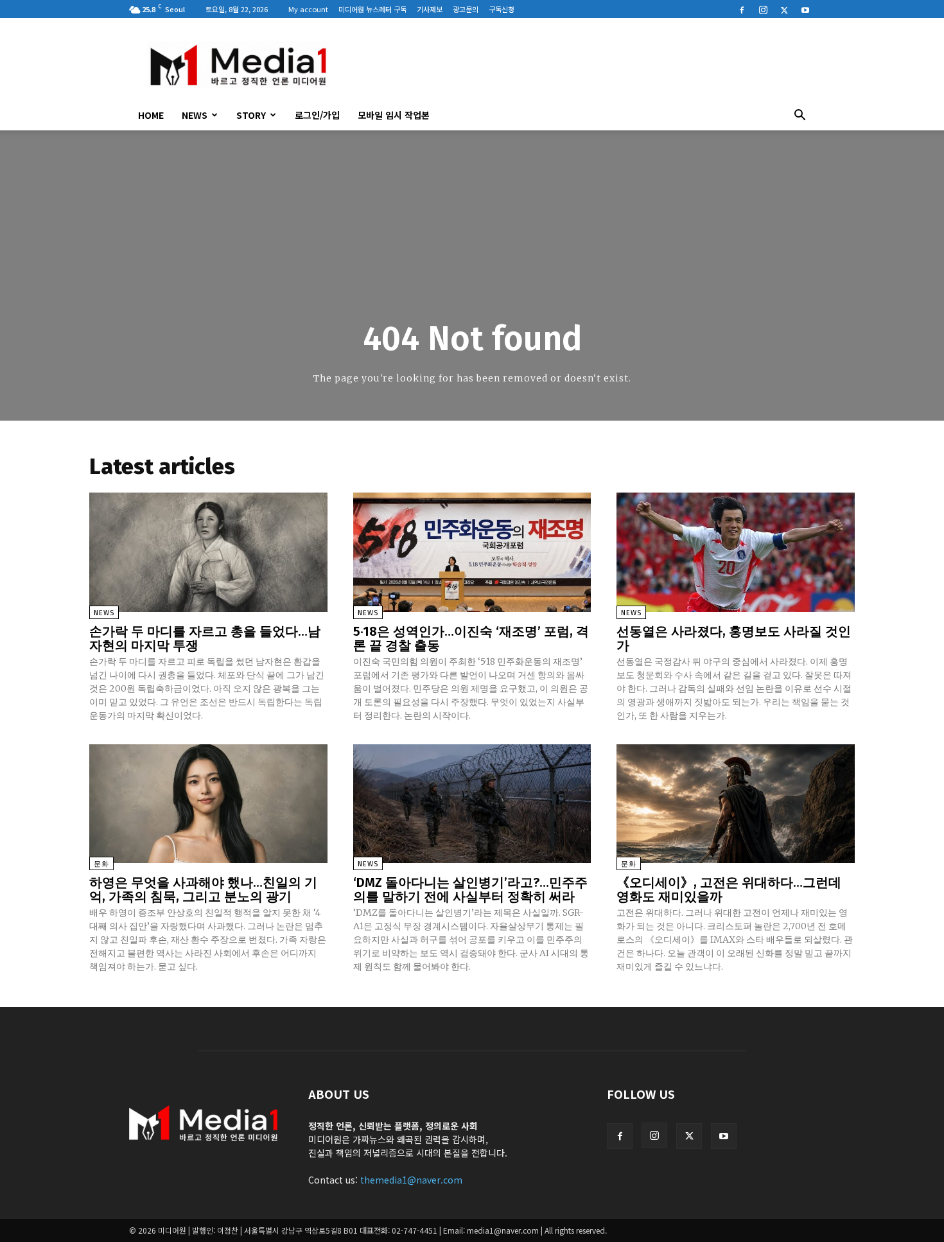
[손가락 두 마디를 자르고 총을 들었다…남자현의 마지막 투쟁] (208, 552)
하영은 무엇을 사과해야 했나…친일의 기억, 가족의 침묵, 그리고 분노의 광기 (203, 889)
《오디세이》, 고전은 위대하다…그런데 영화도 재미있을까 (728, 889)
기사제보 (429, 9)
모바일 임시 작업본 (394, 115)
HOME (151, 115)
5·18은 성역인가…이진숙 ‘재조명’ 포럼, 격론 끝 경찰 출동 (471, 638)
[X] (784, 9)
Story (251, 115)
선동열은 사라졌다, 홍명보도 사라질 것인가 (733, 638)
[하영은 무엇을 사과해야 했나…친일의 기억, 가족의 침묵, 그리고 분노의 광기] (208, 803)
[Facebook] (741, 9)
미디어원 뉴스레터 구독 (372, 9)
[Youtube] (805, 9)
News (194, 115)
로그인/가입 (317, 115)
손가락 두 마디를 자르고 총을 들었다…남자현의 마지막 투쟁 (204, 638)
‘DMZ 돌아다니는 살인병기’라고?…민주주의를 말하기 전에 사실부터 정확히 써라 (470, 889)
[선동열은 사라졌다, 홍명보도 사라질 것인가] (735, 552)
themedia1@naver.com (411, 1179)
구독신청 (501, 9)
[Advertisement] (581, 65)
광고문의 (465, 9)
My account (308, 9)
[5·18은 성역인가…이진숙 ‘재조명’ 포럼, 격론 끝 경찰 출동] (472, 552)
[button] (799, 116)
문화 (101, 864)
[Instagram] (763, 9)
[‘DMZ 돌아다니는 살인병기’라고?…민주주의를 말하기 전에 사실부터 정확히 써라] (472, 803)
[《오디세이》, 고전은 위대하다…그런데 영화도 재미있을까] (735, 803)
